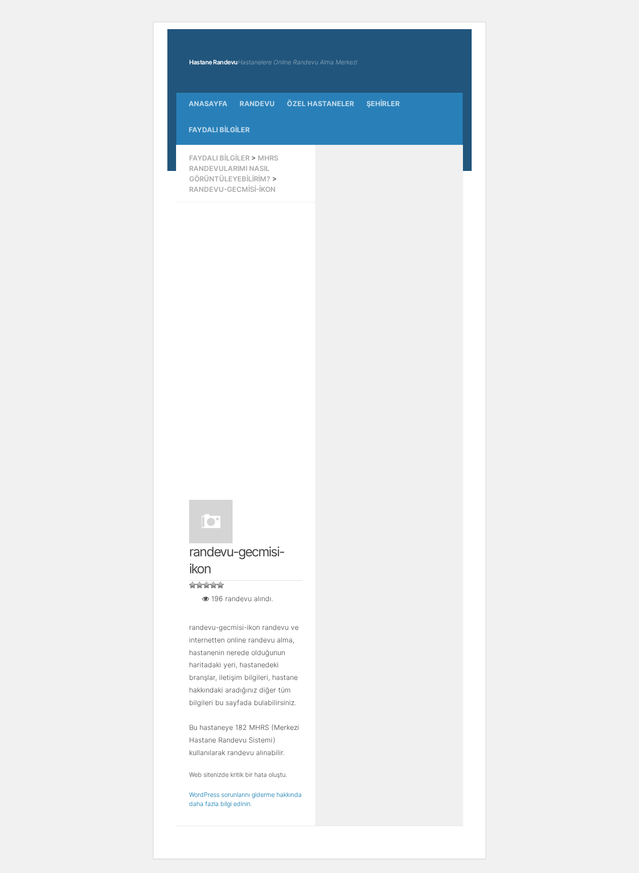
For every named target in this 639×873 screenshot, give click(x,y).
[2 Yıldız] (199, 585)
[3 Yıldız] (206, 585)
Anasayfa (208, 103)
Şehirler (383, 103)
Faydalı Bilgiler (219, 129)
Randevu (257, 103)
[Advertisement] (245, 345)
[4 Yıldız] (213, 585)
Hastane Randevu (213, 62)
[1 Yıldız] (192, 585)
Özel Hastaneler (320, 103)
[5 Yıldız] (220, 585)
